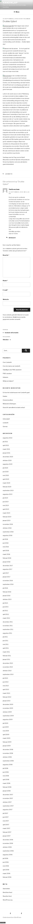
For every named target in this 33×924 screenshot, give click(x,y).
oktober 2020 (7, 460)
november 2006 (8, 843)
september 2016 (8, 584)
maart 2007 (6, 828)
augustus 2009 (7, 719)
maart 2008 (6, 783)
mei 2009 (6, 731)
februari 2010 (7, 697)
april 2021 (6, 445)
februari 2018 (7, 558)
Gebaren (5, 377)
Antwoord (12, 237)
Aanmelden (6, 888)
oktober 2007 (7, 802)
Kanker (5, 396)
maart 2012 (6, 618)
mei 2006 (6, 866)
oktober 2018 (7, 528)
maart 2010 (6, 693)
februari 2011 (7, 656)
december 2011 (8, 622)
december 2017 (8, 565)
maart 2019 (6, 513)
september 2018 (8, 532)
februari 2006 (7, 877)
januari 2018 (6, 562)
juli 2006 (5, 858)
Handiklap (10, 2)
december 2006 (8, 840)
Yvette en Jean (14, 189)
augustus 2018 (7, 535)
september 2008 (8, 761)
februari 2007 (7, 832)
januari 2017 (6, 577)
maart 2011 (6, 652)
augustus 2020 (7, 464)
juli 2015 (5, 603)
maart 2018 (6, 554)
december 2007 (8, 794)
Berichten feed (7, 892)
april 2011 (6, 648)
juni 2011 (5, 640)
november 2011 (8, 625)
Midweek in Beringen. (9, 404)
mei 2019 (6, 505)
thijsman (26, 18)
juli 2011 (5, 637)
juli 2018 (5, 539)
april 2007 (6, 824)
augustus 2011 (7, 633)
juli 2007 (5, 813)
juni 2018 (5, 543)
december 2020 (8, 457)
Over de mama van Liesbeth (11, 366)
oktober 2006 (7, 847)
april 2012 (6, 614)
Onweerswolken (8, 400)
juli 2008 (5, 768)
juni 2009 (6, 727)
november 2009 (8, 708)
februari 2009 (7, 742)
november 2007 (8, 798)
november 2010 (8, 667)
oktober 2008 (7, 757)
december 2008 (8, 749)
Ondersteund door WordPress (12, 917)
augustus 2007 (7, 809)
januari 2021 (6, 453)
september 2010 (8, 674)
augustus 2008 (7, 764)
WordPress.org (7, 900)
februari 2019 (7, 517)
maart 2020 (6, 483)
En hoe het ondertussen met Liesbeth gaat (16, 392)
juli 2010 (5, 678)
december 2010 (8, 663)
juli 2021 (5, 441)
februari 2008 (7, 787)
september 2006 (8, 851)
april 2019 (6, 509)
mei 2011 (6, 644)
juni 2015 (5, 607)
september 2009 (8, 716)
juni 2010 (5, 682)
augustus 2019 (7, 494)
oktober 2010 (7, 670)
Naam (5, 280)
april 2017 (6, 573)
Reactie (6, 255)
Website (6, 299)
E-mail (5, 290)
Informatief (6, 419)
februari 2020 (7, 487)
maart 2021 (6, 449)
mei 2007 (6, 821)
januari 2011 (6, 659)
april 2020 (6, 479)
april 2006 (6, 870)
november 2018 (8, 524)
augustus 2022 (7, 438)
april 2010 (6, 689)
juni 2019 (5, 502)
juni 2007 (6, 817)
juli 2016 (5, 588)
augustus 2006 (7, 855)
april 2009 (6, 734)
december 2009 (8, 704)
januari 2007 (6, 836)
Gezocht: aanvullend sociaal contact (14, 407)
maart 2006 (6, 873)
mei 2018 (6, 547)
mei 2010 (6, 686)
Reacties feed (7, 896)
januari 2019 (6, 520)
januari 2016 (6, 595)
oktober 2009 (7, 712)
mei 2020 (6, 475)
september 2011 (8, 629)
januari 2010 (6, 701)
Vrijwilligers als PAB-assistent (12, 370)
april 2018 (6, 550)
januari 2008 (7, 791)
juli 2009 (5, 723)
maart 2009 (6, 738)
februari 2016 (7, 592)
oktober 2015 (7, 599)
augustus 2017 (7, 569)
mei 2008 (6, 776)
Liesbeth (8, 174)
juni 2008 (6, 772)
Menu (17, 12)
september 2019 (8, 490)
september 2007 (8, 806)
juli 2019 (5, 498)
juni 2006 (6, 862)
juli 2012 (5, 610)
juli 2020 (5, 468)
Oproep (5, 426)
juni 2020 (6, 472)
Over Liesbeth (7, 362)
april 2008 (6, 779)
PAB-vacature (7, 373)
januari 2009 (7, 746)
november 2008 (8, 753)
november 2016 (8, 580)
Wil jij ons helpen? (8, 381)
